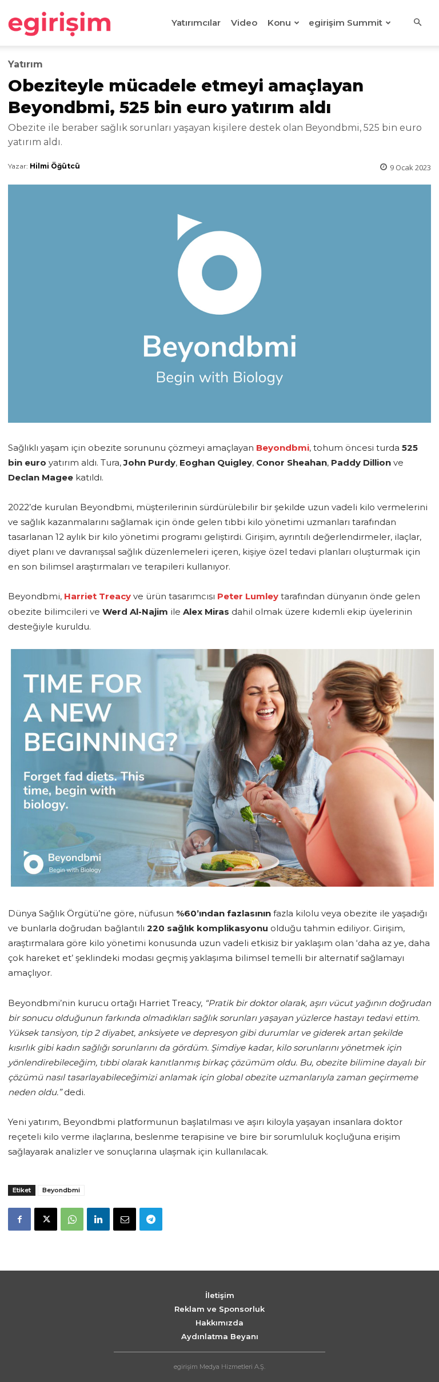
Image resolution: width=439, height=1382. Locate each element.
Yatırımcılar (196, 22)
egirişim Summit (345, 22)
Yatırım (25, 64)
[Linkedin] (98, 1219)
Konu (279, 22)
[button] (417, 23)
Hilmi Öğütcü (55, 166)
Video (244, 22)
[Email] (124, 1219)
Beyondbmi (61, 1190)
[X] (45, 1219)
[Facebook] (19, 1219)
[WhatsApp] (72, 1219)
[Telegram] (150, 1219)
